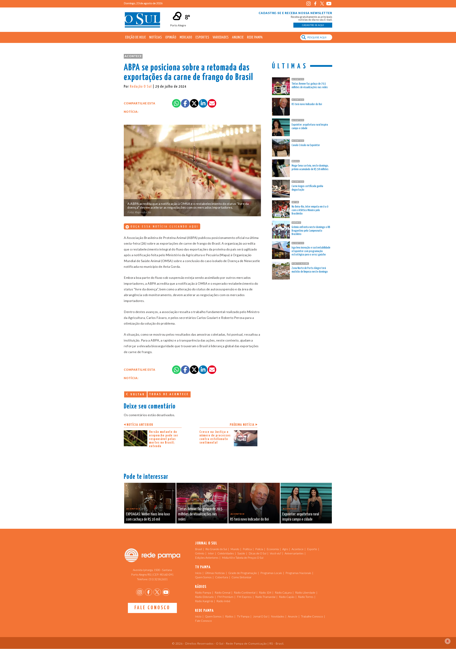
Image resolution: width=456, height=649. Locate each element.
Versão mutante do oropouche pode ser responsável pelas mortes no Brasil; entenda (163, 439)
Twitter (322, 3)
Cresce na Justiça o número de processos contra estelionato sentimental (215, 437)
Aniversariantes (294, 553)
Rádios (229, 616)
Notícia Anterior (140, 424)
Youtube (328, 3)
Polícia (259, 549)
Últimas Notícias (215, 573)
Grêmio (199, 553)
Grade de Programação (242, 573)
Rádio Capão (286, 596)
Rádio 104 (265, 592)
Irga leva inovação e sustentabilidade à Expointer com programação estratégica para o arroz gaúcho (311, 251)
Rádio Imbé (223, 601)
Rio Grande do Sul (216, 549)
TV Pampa (243, 616)
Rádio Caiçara (283, 592)
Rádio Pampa (203, 592)
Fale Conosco (152, 607)
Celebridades (225, 553)
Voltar (137, 394)
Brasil (198, 549)
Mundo (234, 549)
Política (247, 549)
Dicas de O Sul (257, 553)
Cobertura (221, 577)
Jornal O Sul (142, 19)
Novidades (277, 616)
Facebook (315, 3)
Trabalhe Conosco (312, 616)
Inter (211, 553)
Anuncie (238, 37)
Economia (273, 549)
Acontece (133, 56)
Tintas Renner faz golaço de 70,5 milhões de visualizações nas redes (310, 85)
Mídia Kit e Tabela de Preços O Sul (242, 557)
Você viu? (275, 553)
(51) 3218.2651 (158, 579)
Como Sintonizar (242, 577)
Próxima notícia (242, 424)
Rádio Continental (244, 592)
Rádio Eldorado (204, 596)
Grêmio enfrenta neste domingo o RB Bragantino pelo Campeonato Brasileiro (311, 231)
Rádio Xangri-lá (204, 601)
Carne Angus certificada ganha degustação (307, 188)
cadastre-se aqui (313, 25)
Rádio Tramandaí (265, 596)
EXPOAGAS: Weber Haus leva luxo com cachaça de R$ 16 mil (148, 516)
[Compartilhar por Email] (212, 103)
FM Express (244, 596)
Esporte (312, 549)
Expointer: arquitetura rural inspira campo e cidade (310, 126)
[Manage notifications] (447, 641)
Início (198, 573)
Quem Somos (203, 577)
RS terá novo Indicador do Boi (307, 104)
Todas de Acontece (169, 394)
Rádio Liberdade (305, 592)
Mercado (186, 37)
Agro (285, 549)
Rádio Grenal (222, 592)
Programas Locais (271, 573)
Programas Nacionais (298, 573)
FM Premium (225, 596)
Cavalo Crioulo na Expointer (306, 145)
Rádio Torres (305, 596)
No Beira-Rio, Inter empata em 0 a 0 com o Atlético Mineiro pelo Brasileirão (310, 210)
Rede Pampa (255, 37)
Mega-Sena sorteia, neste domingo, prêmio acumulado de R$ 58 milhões (310, 167)
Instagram (308, 3)
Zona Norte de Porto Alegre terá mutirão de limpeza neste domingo (310, 270)
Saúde (241, 553)
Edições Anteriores (206, 557)
